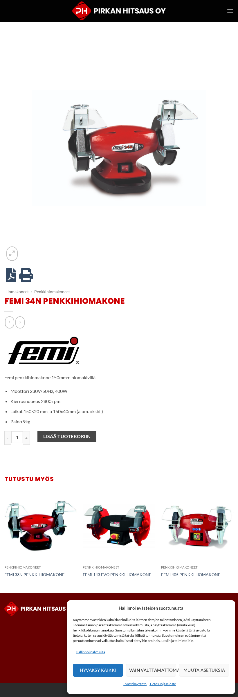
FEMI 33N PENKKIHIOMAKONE (34, 574)
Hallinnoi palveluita (90, 652)
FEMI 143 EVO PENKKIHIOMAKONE (117, 574)
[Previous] (4, 540)
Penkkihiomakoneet (52, 291)
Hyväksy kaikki (98, 670)
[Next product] (9, 322)
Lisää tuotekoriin (67, 436)
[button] (230, 11)
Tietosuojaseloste (162, 684)
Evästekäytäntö (135, 684)
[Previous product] (19, 322)
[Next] (233, 540)
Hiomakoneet (16, 291)
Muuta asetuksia (204, 670)
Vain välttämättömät (152, 670)
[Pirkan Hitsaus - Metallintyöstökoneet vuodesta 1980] (119, 11)
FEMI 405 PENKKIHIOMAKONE (190, 574)
